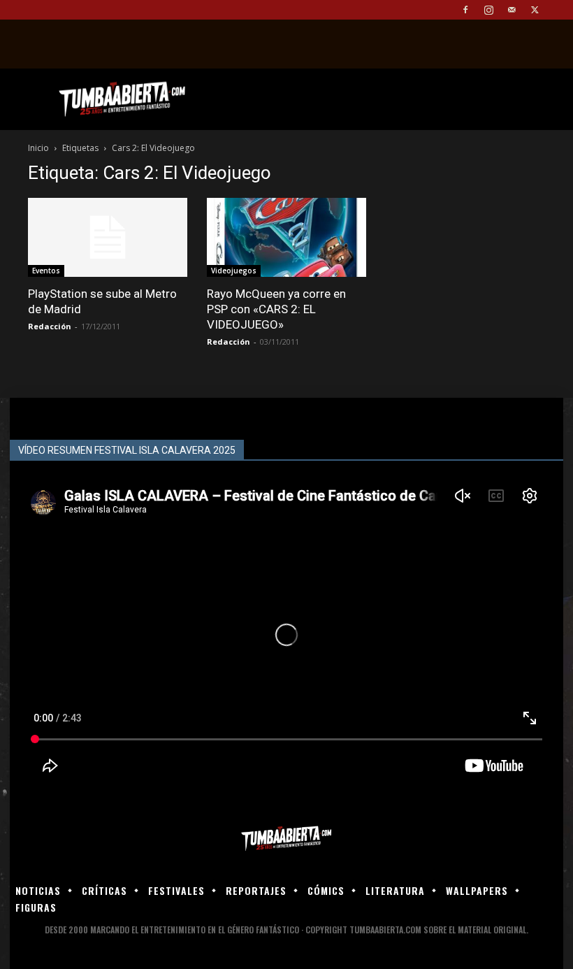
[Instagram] (488, 10)
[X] (534, 10)
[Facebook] (465, 10)
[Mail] (511, 10)
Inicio (38, 148)
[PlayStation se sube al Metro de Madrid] (107, 237)
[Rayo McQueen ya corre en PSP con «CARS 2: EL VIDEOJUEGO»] (286, 237)
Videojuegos (233, 270)
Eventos (46, 270)
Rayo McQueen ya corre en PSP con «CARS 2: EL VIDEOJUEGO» (276, 309)
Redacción (49, 326)
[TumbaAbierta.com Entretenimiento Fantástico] (286, 839)
